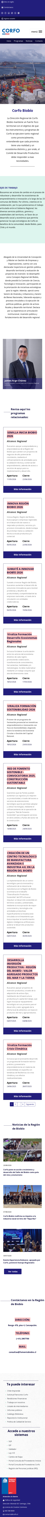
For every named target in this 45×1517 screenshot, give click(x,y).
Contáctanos (8, 7)
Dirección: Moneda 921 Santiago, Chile (16, 1504)
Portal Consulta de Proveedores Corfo (24, 1464)
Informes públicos (14, 1410)
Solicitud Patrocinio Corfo (17, 1394)
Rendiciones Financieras (17, 1398)
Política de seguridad (12, 1500)
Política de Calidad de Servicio (19, 1422)
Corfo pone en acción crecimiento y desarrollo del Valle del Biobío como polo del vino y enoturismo (21, 1172)
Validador (12, 1449)
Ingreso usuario (9, 18)
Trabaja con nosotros (16, 1402)
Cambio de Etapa (15, 1457)
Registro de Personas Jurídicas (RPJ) (23, 1468)
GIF (10, 1445)
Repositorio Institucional (17, 1418)
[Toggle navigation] (37, 31)
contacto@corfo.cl (11, 1514)
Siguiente (30, 1104)
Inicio (9, 41)
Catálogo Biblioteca (15, 1414)
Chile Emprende (13, 1391)
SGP (10, 1441)
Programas (18, 41)
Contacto (39, 41)
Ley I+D (12, 1453)
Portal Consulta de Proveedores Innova (25, 1460)
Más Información (22, 489)
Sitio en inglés (9, 2)
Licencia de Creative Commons (16, 1507)
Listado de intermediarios (17, 1406)
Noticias (29, 41)
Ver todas (12, 1271)
